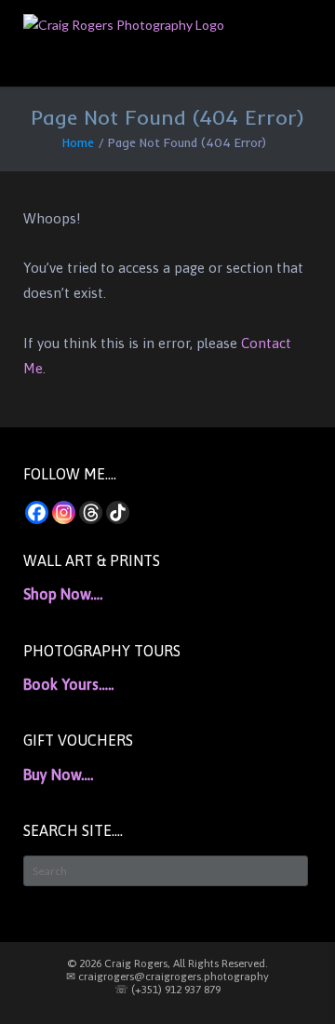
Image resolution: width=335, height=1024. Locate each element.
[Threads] (90, 512)
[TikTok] (117, 512)
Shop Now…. (62, 594)
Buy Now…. (58, 774)
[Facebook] (36, 512)
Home (78, 142)
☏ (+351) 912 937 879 (167, 989)
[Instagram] (63, 512)
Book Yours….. (68, 684)
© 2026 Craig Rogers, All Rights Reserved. (167, 963)
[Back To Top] (287, 978)
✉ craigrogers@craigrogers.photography (167, 976)
